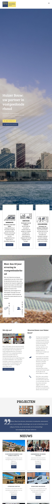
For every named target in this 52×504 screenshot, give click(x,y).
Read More (14, 462)
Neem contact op (10, 120)
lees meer (9, 244)
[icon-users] (18, 308)
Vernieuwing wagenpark (38, 486)
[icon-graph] (30, 357)
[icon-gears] (6, 308)
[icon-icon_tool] (30, 377)
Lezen (13, 466)
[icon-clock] (30, 337)
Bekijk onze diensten (11, 124)
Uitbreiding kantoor (14, 486)
